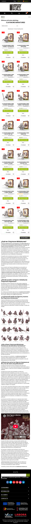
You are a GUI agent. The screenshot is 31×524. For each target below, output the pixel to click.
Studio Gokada (16, 464)
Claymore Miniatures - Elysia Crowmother (23, 221)
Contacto (4, 1)
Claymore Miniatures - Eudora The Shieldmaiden (23, 163)
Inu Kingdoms (17, 463)
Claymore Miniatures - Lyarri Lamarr (8, 192)
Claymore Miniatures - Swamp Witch (23, 75)
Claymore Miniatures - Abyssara (23, 46)
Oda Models (23, 463)
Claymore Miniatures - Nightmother (8, 221)
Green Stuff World (22, 284)
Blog (15, 1)
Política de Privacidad (18, 520)
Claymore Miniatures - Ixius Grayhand (8, 75)
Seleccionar (10, 26)
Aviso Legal (9, 521)
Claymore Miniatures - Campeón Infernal (23, 192)
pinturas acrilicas (21, 356)
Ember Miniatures (9, 463)
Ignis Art (19, 462)
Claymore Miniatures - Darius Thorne (8, 162)
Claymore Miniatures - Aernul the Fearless (23, 104)
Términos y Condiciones (7, 520)
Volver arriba (25, 237)
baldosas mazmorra (22, 466)
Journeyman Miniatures (6, 464)
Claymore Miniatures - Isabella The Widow (8, 46)
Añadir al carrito (8, 52)
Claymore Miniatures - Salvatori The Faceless (8, 134)
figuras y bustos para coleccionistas (11, 272)
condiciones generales (14, 477)
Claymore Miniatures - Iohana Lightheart (8, 104)
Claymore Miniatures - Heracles (23, 133)
